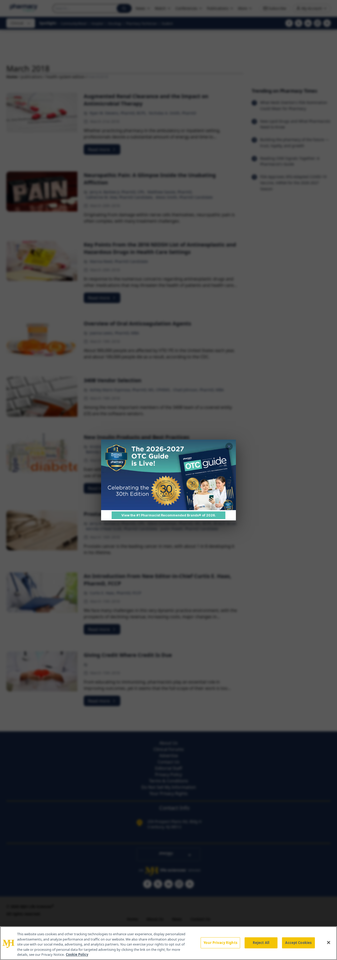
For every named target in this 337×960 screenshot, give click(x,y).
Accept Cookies (298, 942)
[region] (168, 943)
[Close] (328, 942)
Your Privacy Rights (220, 942)
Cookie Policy (77, 954)
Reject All (261, 942)
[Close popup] (229, 446)
